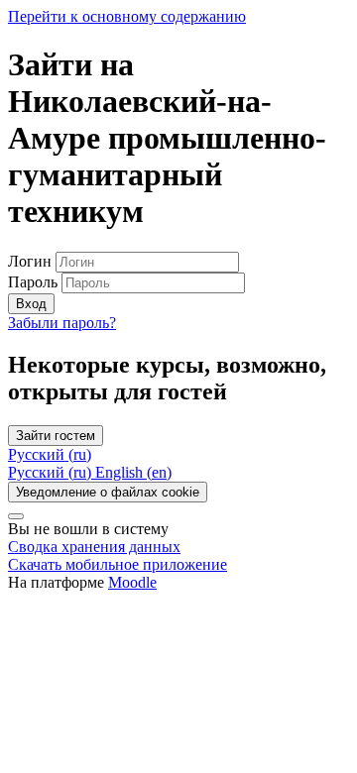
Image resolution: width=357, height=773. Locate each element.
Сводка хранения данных (94, 546)
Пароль (33, 282)
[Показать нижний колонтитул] (16, 516)
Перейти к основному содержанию (127, 16)
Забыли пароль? (62, 322)
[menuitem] (51, 472)
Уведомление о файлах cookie (107, 492)
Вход (31, 303)
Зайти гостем (55, 435)
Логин (32, 261)
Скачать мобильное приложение (117, 564)
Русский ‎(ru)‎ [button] (49, 454)
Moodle (132, 582)
